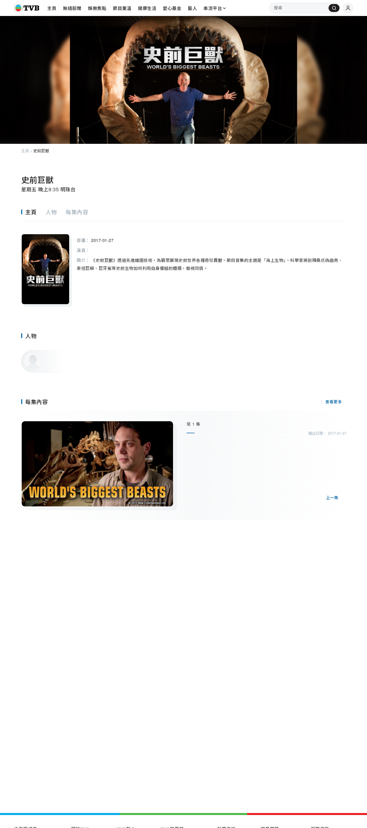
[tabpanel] (183, 264)
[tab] (33, 212)
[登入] (348, 8)
